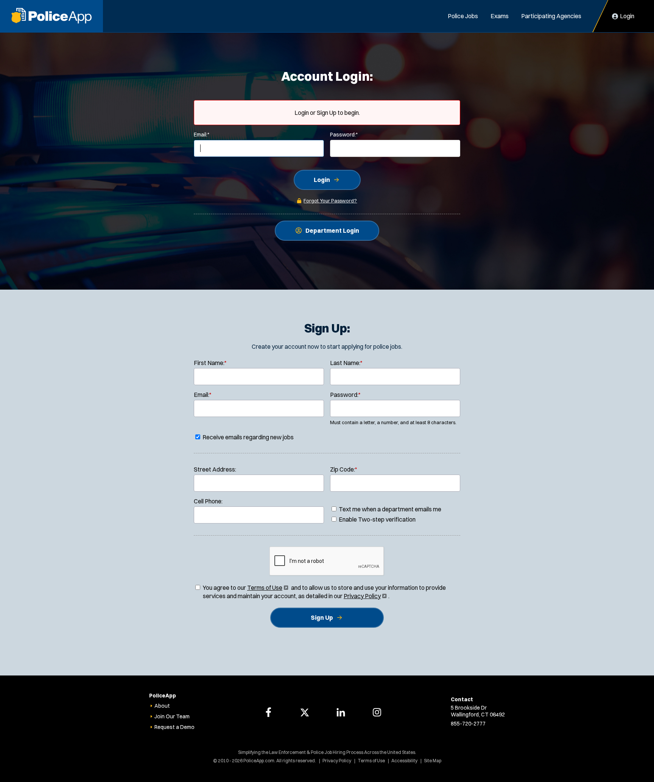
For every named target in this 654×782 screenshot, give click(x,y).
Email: (201, 134)
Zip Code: (343, 469)
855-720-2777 (468, 723)
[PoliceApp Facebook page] (268, 712)
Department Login (332, 230)
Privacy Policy (364, 596)
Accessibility (404, 760)
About (162, 705)
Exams (499, 16)
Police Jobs (463, 16)
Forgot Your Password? (330, 200)
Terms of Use (267, 587)
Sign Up (322, 617)
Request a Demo (174, 727)
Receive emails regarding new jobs (247, 437)
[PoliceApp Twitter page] (304, 712)
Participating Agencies (551, 16)
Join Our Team (172, 716)
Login (322, 179)
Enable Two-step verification (377, 519)
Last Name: (346, 363)
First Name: (210, 363)
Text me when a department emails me (389, 509)
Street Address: (215, 469)
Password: (344, 134)
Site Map (432, 760)
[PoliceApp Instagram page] (377, 712)
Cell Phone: (208, 501)
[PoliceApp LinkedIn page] (340, 712)
